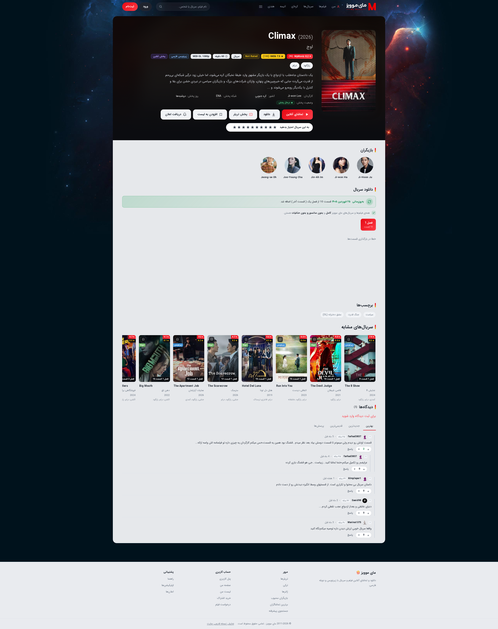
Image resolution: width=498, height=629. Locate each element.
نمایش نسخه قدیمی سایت (220, 624)
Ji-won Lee (294, 96)
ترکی (285, 585)
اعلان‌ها (170, 592)
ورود (145, 6)
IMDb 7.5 (273, 56)
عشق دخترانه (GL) (332, 315)
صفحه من (225, 585)
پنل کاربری (225, 579)
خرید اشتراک (224, 598)
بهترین (369, 426)
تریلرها (284, 579)
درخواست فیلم (223, 605)
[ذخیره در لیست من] (348, 339)
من (334, 6)
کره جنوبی (260, 96)
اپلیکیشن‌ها (168, 585)
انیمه (283, 6)
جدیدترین (354, 426)
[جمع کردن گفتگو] (374, 453)
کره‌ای (294, 6)
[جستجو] (160, 6)
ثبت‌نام (130, 6)
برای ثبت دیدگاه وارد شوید (359, 416)
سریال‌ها (308, 6)
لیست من (225, 592)
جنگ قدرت (353, 315)
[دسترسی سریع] (261, 6)
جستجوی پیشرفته (278, 611)
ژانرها (285, 592)
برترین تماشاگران (279, 605)
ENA (218, 96)
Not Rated (251, 56)
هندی (271, 6)
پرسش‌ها (319, 426)
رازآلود (307, 65)
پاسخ (350, 449)
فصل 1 (368, 225)
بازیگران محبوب (279, 598)
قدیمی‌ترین (336, 426)
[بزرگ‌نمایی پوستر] (349, 70)
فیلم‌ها (322, 6)
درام (295, 65)
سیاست (369, 315)
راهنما (171, 579)
